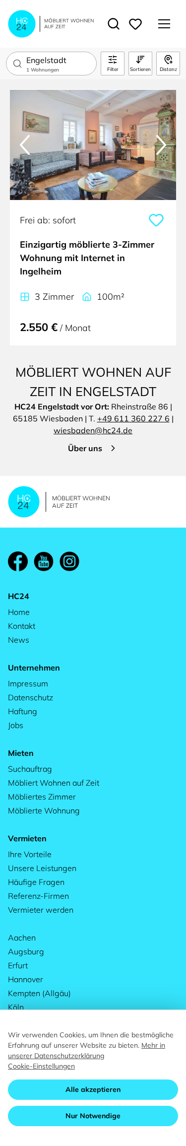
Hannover (25, 979)
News (18, 640)
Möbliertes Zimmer (42, 797)
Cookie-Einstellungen (41, 1066)
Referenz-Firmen (38, 896)
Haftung (22, 711)
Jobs (15, 725)
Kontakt (21, 626)
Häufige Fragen (36, 882)
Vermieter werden (40, 910)
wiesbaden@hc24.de (93, 430)
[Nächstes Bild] (161, 145)
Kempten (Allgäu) (39, 993)
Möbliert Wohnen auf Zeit (53, 783)
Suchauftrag (30, 769)
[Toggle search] (113, 24)
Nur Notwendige (93, 1115)
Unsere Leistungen (42, 868)
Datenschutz (30, 697)
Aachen (22, 938)
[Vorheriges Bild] (25, 145)
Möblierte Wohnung (44, 810)
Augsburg (26, 951)
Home (19, 612)
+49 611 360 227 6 (133, 418)
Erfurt (18, 965)
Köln (16, 1007)
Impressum (28, 683)
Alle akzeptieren (93, 1089)
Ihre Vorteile (30, 854)
